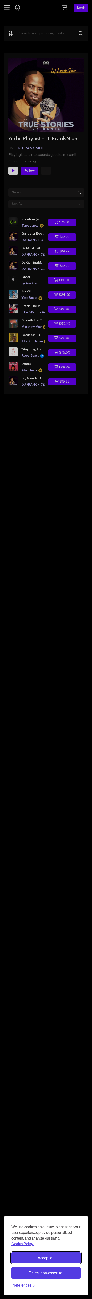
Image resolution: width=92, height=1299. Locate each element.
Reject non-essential (46, 1272)
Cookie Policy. (22, 1243)
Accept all (46, 1257)
